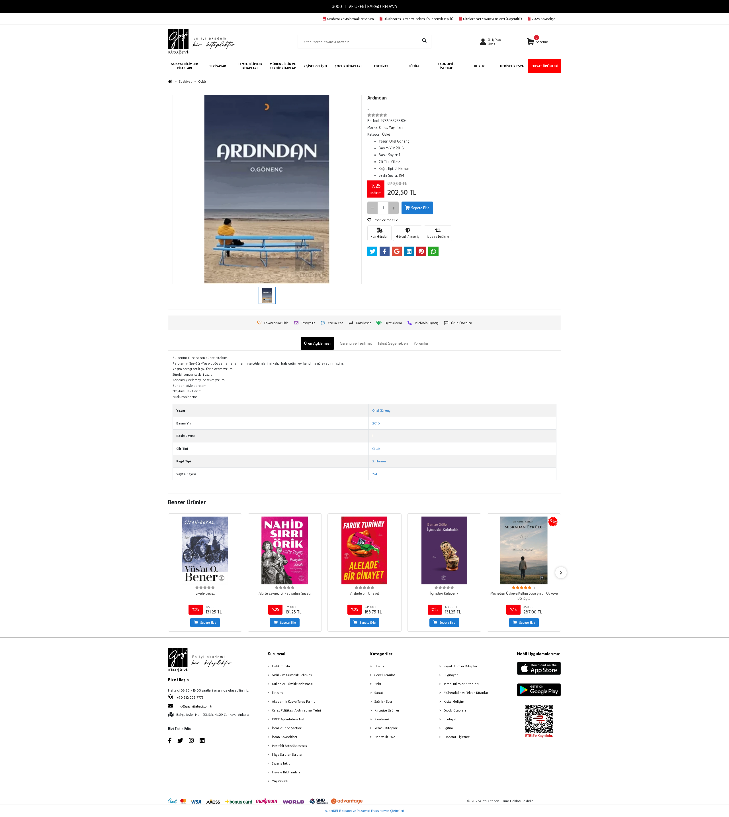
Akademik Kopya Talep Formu (294, 701)
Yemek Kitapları (386, 728)
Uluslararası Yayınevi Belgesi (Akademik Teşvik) (418, 19)
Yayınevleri (280, 781)
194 (374, 474)
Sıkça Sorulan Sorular (287, 754)
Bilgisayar (451, 675)
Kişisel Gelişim (454, 701)
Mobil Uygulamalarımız (538, 654)
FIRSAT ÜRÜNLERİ (544, 66)
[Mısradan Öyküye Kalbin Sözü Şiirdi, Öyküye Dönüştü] (524, 550)
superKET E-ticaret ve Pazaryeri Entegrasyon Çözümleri (364, 810)
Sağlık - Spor (383, 701)
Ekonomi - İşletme (457, 737)
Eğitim (448, 728)
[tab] (317, 343)
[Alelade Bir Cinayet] (364, 550)
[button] (537, 42)
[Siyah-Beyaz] (205, 550)
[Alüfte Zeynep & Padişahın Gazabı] (285, 550)
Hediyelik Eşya (384, 737)
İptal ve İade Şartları (287, 728)
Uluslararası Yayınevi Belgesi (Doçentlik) (492, 19)
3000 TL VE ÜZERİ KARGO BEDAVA (364, 6)
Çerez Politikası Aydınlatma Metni (296, 710)
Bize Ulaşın (178, 679)
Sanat (378, 692)
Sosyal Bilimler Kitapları (461, 666)
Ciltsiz (376, 448)
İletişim (277, 692)
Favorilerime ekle (385, 220)
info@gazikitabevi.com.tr (195, 706)
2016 (376, 423)
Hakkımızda (281, 666)
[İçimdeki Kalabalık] (444, 550)
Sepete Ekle (420, 208)
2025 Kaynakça (543, 19)
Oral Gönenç (381, 410)
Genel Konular (384, 675)
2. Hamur (379, 461)
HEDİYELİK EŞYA (512, 66)
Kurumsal (276, 654)
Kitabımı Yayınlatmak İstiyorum (350, 19)
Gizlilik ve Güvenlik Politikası (292, 675)
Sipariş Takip (281, 763)
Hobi (377, 684)
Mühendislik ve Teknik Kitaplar (466, 692)
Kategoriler (381, 654)
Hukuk (379, 666)
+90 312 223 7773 (190, 697)
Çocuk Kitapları (455, 710)
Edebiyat (450, 719)
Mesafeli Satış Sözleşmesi (290, 745)
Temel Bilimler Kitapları (461, 684)
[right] (561, 572)
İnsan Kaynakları (284, 737)
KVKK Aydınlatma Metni (289, 719)
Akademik (382, 719)
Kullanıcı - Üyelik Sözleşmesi (292, 684)
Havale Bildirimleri (286, 772)
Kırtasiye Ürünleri (387, 710)
